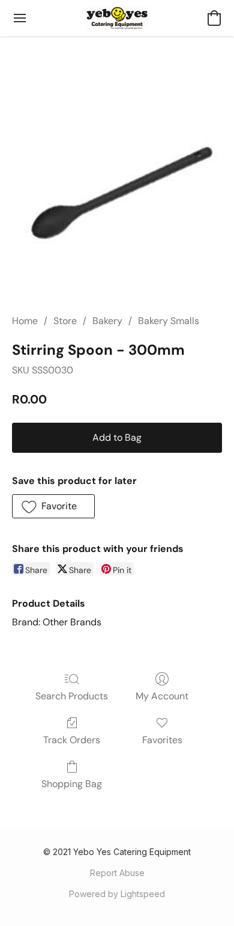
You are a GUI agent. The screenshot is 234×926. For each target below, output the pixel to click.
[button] (117, 18)
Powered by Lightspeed (117, 894)
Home (25, 320)
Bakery (107, 320)
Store (65, 320)
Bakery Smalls (168, 320)
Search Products (71, 696)
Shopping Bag (71, 783)
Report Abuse (117, 873)
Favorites (162, 740)
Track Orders (71, 740)
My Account (162, 696)
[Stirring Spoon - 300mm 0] (117, 189)
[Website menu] (20, 18)
